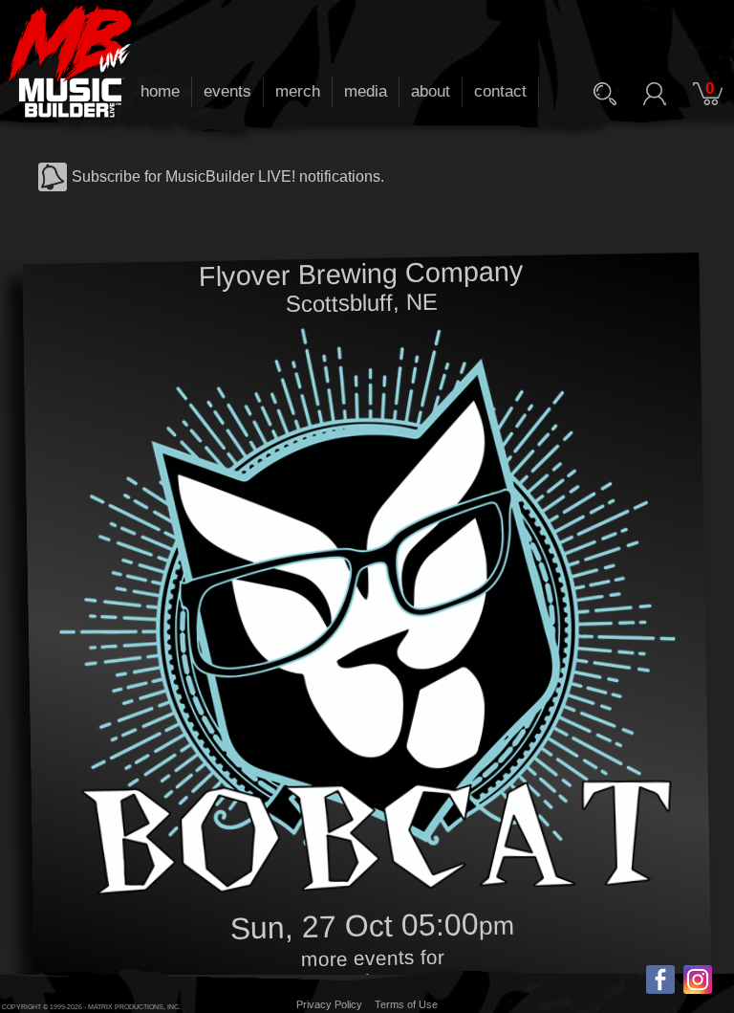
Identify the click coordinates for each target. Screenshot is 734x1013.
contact (500, 91)
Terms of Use (406, 1004)
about (430, 91)
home (160, 91)
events (227, 91)
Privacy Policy (329, 1004)
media (365, 91)
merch (297, 91)
